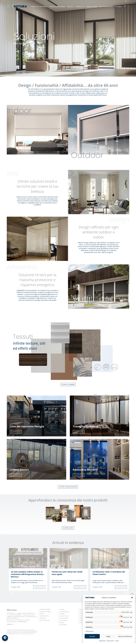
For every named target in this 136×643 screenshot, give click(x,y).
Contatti (62, 614)
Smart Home (91, 6)
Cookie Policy (102, 640)
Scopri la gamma (68, 384)
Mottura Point (106, 6)
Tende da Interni (45, 609)
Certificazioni (63, 620)
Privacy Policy (110, 640)
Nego (108, 636)
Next (127, 593)
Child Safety (63, 624)
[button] (132, 598)
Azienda (62, 609)
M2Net (62, 622)
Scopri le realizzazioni (68, 487)
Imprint (117, 640)
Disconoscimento (12, 621)
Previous (11, 593)
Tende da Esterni (45, 612)
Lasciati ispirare (64, 612)
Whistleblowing (22, 621)
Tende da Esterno (57, 6)
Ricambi (118, 6)
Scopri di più (16, 432)
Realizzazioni (44, 616)
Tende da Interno (39, 6)
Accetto (92, 636)
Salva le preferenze (125, 636)
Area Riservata (64, 618)
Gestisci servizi (89, 631)
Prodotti (80, 6)
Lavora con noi (64, 616)
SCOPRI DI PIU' (68, 528)
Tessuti (70, 6)
